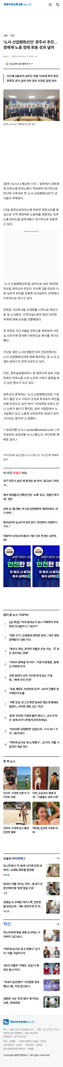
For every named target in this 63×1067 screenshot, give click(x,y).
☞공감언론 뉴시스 (14, 430)
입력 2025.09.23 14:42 (23, 56)
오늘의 (14, 858)
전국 (12, 35)
